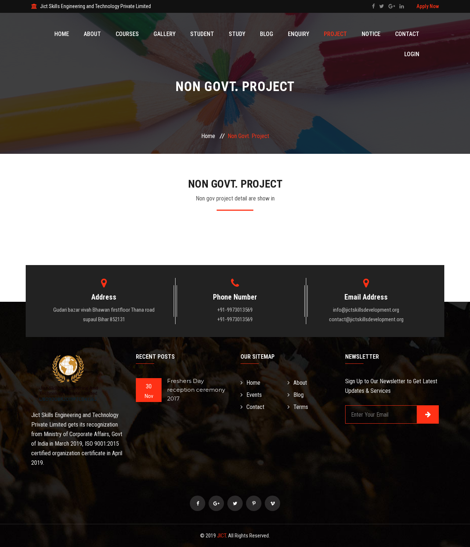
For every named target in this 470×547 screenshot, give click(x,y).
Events (254, 394)
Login (411, 54)
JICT (221, 535)
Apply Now (427, 6)
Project (335, 33)
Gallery (164, 33)
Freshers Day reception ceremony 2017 (196, 389)
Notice (371, 33)
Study (237, 33)
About (92, 33)
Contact (407, 33)
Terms (300, 406)
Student (202, 33)
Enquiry (298, 33)
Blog (266, 33)
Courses (127, 33)
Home (61, 33)
